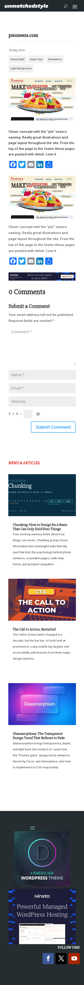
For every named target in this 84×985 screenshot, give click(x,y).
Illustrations (55, 59)
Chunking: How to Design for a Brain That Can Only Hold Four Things (40, 527)
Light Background (21, 68)
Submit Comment (53, 427)
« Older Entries (23, 790)
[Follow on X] (61, 958)
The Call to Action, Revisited (34, 629)
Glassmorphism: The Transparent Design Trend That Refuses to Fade (39, 735)
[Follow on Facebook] (48, 958)
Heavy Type (36, 59)
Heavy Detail (17, 59)
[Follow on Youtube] (74, 958)
